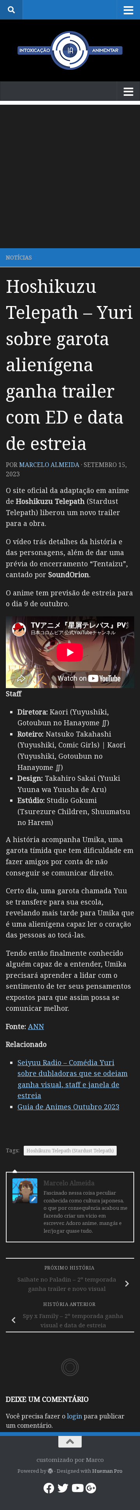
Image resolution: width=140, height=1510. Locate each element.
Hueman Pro (107, 1470)
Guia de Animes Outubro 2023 (68, 1106)
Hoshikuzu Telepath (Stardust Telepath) (70, 1150)
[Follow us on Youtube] (77, 1488)
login (74, 1416)
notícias (19, 257)
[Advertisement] (70, 174)
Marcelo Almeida (49, 464)
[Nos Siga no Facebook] (49, 1488)
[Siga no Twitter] (63, 1488)
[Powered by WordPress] (49, 1471)
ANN (36, 1026)
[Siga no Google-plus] (91, 1488)
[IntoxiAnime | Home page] (70, 50)
